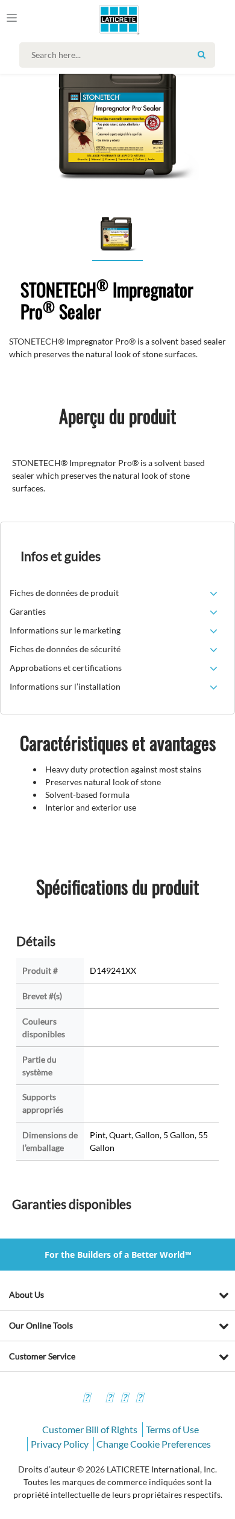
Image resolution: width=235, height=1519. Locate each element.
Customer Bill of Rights (89, 1429)
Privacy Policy (60, 1443)
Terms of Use (172, 1429)
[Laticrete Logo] (102, 19)
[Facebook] (86, 1399)
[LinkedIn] (139, 1399)
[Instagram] (109, 1399)
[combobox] (120, 55)
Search (201, 54)
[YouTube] (124, 1399)
